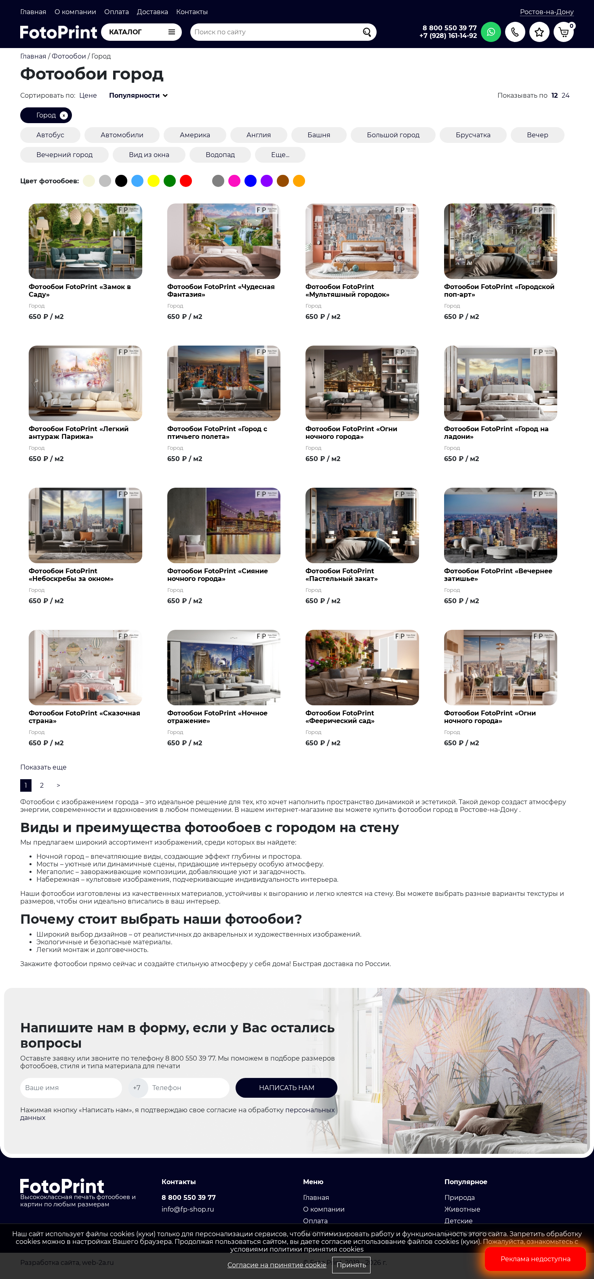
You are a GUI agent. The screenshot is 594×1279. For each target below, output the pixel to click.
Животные (462, 1209)
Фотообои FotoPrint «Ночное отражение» (217, 717)
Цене (88, 95)
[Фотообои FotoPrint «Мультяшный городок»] (362, 241)
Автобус (50, 135)
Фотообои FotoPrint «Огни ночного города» (351, 432)
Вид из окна (149, 155)
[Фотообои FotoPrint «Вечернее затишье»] (501, 525)
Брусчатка (473, 135)
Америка (195, 135)
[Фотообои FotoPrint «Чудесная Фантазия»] (224, 241)
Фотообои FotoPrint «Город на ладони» (496, 432)
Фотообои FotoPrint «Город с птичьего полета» (217, 432)
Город (46, 115)
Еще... (280, 155)
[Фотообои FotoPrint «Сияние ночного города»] (224, 525)
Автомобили (122, 135)
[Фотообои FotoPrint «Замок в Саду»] (85, 241)
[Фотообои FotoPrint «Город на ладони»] (501, 383)
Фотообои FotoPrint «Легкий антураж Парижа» (78, 432)
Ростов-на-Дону (547, 12)
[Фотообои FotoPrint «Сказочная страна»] (85, 667)
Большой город (393, 135)
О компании (75, 12)
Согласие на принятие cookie (276, 1265)
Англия (258, 135)
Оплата (116, 12)
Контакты (192, 12)
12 (555, 95)
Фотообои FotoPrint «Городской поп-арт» (499, 290)
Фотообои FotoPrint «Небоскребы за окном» (71, 575)
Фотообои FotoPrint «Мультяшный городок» (347, 290)
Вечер (537, 135)
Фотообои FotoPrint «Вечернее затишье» (498, 575)
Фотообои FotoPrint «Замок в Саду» (80, 290)
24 (566, 95)
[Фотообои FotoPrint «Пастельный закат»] (362, 525)
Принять (351, 1265)
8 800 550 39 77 (450, 28)
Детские (458, 1221)
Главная (33, 12)
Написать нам (286, 1088)
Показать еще (43, 767)
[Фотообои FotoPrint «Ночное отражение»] (224, 667)
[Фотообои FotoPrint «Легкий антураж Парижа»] (85, 383)
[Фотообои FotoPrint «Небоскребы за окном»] (85, 525)
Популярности (134, 95)
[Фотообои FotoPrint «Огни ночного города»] (362, 383)
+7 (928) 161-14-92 (448, 36)
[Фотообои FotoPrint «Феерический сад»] (362, 667)
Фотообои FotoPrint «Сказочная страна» (84, 717)
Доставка (152, 12)
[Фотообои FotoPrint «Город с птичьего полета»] (224, 383)
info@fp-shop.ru (188, 1209)
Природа (459, 1197)
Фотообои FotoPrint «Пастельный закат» (341, 575)
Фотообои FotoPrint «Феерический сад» (340, 717)
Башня (319, 135)
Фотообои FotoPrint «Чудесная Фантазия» (221, 290)
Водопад (220, 155)
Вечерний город (64, 155)
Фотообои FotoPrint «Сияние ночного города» (217, 575)
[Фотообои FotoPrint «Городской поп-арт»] (501, 241)
